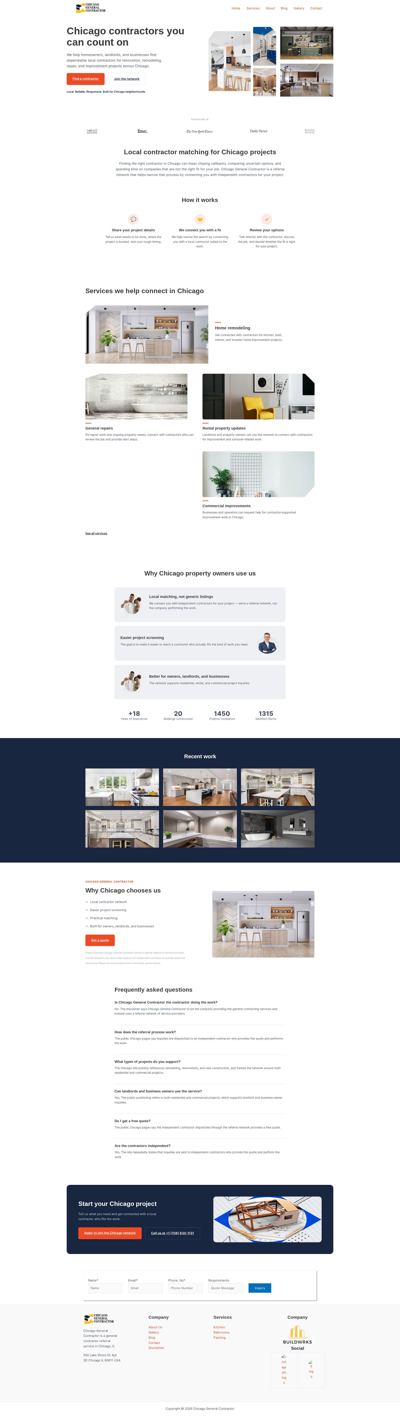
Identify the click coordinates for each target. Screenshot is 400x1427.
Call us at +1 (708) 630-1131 (172, 1233)
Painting (220, 1338)
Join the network (127, 79)
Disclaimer (156, 1348)
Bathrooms (222, 1332)
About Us (155, 1327)
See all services (96, 533)
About (270, 8)
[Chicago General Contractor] (90, 8)
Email (133, 1280)
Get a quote (100, 940)
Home (236, 8)
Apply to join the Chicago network (110, 1233)
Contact (316, 8)
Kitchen (219, 1327)
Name (93, 1280)
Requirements (218, 1280)
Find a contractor (85, 79)
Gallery (299, 8)
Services (253, 8)
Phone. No (176, 1280)
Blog (284, 8)
